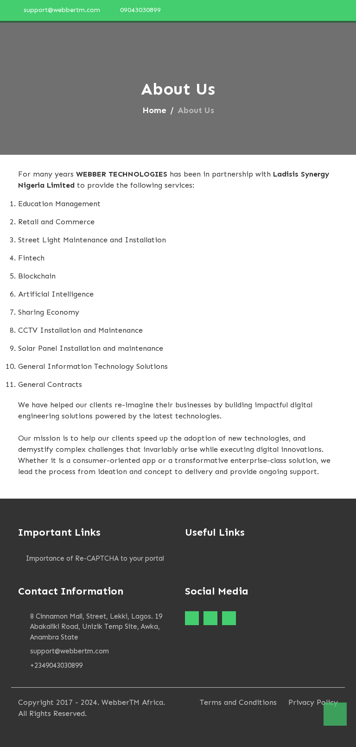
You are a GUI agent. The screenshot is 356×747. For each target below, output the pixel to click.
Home (154, 110)
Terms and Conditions (238, 702)
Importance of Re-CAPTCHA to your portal (95, 558)
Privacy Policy (313, 702)
